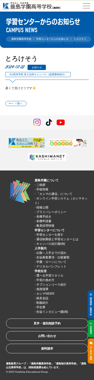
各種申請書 (43, 221)
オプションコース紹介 (51, 284)
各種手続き (43, 216)
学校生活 (41, 271)
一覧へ (18, 103)
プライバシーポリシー (51, 212)
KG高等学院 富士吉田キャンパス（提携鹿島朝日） (38, 74)
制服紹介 (42, 302)
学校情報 (42, 189)
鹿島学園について (47, 180)
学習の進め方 (45, 280)
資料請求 (47, 348)
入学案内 (41, 248)
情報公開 (42, 207)
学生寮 (40, 307)
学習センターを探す (49, 234)
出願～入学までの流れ (51, 253)
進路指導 (42, 289)
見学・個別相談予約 (47, 323)
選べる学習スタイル (49, 275)
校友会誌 (42, 298)
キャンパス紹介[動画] (50, 244)
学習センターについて (50, 230)
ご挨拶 (40, 185)
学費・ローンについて (51, 262)
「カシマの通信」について (54, 194)
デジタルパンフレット (51, 266)
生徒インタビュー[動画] (52, 312)
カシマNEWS (45, 293)
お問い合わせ (47, 336)
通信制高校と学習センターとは (57, 239)
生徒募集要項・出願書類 (52, 257)
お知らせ (37, 67)
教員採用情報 (45, 225)
